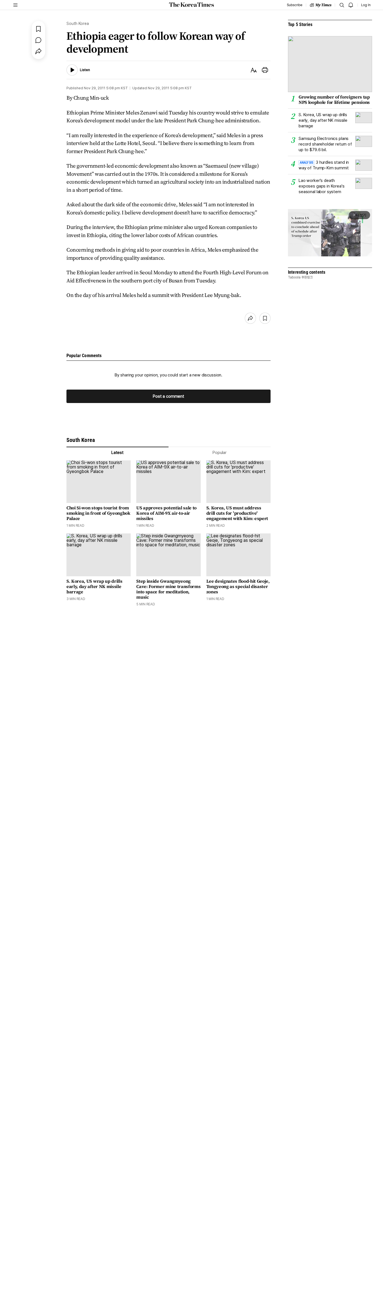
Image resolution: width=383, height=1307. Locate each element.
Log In (366, 5)
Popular (220, 452)
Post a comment (168, 396)
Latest (117, 452)
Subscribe (294, 5)
